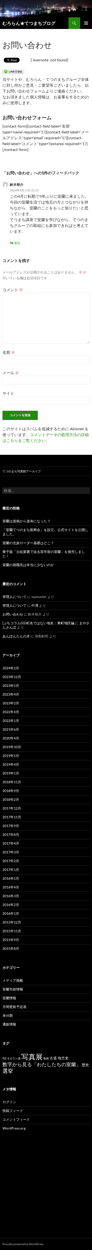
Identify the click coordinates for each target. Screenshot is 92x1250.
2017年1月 (10, 870)
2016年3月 (10, 896)
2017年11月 (11, 817)
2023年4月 (10, 694)
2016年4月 (10, 887)
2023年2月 (10, 703)
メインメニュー (86, 23)
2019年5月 (10, 756)
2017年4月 (10, 843)
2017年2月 (10, 861)
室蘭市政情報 (12, 989)
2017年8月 (10, 834)
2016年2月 (10, 905)
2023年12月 (11, 677)
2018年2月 (10, 799)
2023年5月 (10, 685)
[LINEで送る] (13, 71)
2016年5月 (10, 878)
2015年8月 (10, 948)
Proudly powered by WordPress (22, 1244)
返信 (17, 243)
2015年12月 (11, 922)
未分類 (7, 1015)
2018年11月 (11, 782)
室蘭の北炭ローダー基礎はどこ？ (28, 543)
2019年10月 (11, 747)
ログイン (9, 1102)
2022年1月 (10, 720)
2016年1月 (10, 913)
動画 (46, 1058)
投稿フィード (12, 1111)
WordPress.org (14, 1128)
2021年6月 (10, 729)
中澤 (34, 605)
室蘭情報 (9, 998)
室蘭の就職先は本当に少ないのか (28, 565)
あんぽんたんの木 (16, 636)
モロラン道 (14, 1058)
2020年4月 (10, 738)
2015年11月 (11, 931)
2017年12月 (11, 808)
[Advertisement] (46, 1190)
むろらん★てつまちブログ (28, 23)
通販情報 (9, 1024)
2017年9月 (10, 826)
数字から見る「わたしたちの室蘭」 (41, 1064)
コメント (12, 289)
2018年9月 (10, 791)
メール (10, 372)
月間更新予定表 (14, 1007)
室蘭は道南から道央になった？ (26, 521)
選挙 (7, 1071)
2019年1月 (10, 773)
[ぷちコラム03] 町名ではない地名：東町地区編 (38, 623)
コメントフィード (16, 1119)
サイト (8, 393)
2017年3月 (10, 852)
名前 (8, 352)
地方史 (63, 1058)
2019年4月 (10, 764)
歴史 (85, 1065)
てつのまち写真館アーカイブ (21, 471)
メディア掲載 (12, 980)
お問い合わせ (12, 614)
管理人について (14, 597)
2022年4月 (10, 712)
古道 (53, 1058)
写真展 (32, 1056)
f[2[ (4, 1058)
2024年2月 (10, 668)
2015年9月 (10, 940)
